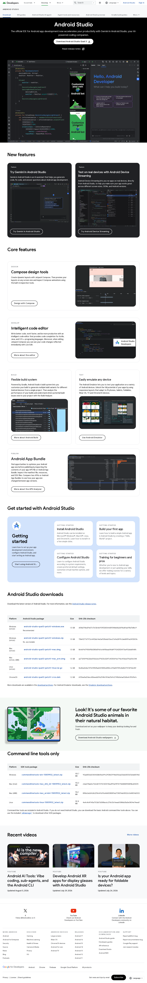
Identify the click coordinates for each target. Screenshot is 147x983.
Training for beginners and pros (115, 559)
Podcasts (6, 958)
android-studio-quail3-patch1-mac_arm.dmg (44, 659)
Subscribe (118, 977)
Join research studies (130, 947)
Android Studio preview (95, 15)
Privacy (29, 951)
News (5, 951)
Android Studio (129, 3)
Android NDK (103, 953)
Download (7, 15)
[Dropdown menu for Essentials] (35, 3)
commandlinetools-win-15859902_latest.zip (42, 775)
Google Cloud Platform (69, 967)
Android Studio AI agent (41, 15)
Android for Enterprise (11, 940)
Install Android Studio (70, 529)
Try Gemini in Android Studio (26, 231)
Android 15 (79, 943)
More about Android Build (26, 437)
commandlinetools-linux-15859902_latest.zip (42, 802)
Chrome (42, 967)
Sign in (141, 3)
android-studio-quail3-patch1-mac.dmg (42, 649)
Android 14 (79, 947)
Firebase (53, 967)
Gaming (30, 936)
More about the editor (24, 355)
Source (5, 947)
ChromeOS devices (58, 943)
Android (6, 936)
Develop (44, 3)
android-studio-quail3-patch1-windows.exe (44, 626)
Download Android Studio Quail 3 (71, 41)
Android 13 (79, 951)
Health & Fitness (32, 943)
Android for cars (57, 947)
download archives (45, 685)
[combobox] (84, 3)
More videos (133, 835)
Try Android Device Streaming (95, 231)
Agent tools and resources (68, 15)
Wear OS (54, 940)
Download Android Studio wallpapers (97, 737)
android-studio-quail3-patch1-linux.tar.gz (43, 668)
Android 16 (79, 940)
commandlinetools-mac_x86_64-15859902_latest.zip (46, 784)
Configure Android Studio (73, 557)
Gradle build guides (119, 15)
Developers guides (105, 942)
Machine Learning (33, 940)
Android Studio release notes (84, 604)
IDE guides (21, 15)
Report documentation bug (133, 940)
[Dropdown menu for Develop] (51, 3)
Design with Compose (24, 303)
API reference (104, 946)
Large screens (56, 936)
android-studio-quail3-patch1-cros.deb (42, 677)
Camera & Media (33, 947)
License (13, 977)
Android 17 (79, 936)
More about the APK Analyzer (28, 489)
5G (28, 954)
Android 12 (79, 954)
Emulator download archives (100, 685)
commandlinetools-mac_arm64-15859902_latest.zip (46, 793)
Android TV (55, 951)
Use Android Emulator (92, 437)
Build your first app (111, 529)
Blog (4, 954)
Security (6, 943)
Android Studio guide (106, 938)
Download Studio (105, 949)
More (59, 3)
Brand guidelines (24, 977)
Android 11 (79, 958)
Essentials (28, 3)
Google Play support (130, 943)
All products (86, 967)
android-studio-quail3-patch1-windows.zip (44, 638)
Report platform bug (130, 936)
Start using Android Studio (27, 564)
